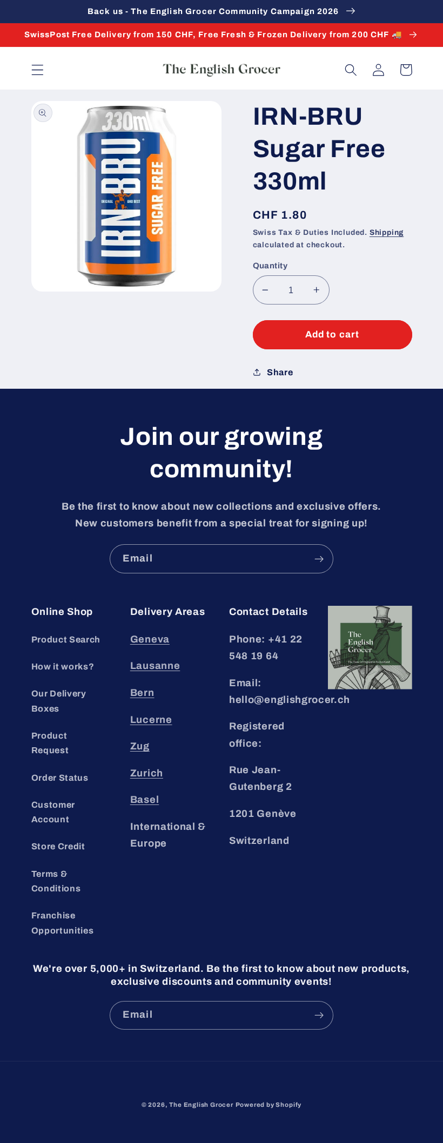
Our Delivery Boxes (58, 701)
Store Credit (58, 846)
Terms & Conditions (56, 881)
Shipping (387, 232)
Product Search (66, 639)
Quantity (270, 265)
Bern (142, 692)
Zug (140, 746)
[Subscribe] (319, 558)
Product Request (50, 743)
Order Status (60, 777)
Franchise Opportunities (62, 923)
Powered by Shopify (269, 1104)
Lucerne (151, 719)
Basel (144, 799)
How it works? (63, 666)
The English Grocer (201, 1104)
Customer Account (53, 812)
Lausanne (155, 665)
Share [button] (280, 372)
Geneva (150, 639)
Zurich (146, 773)
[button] (37, 70)
